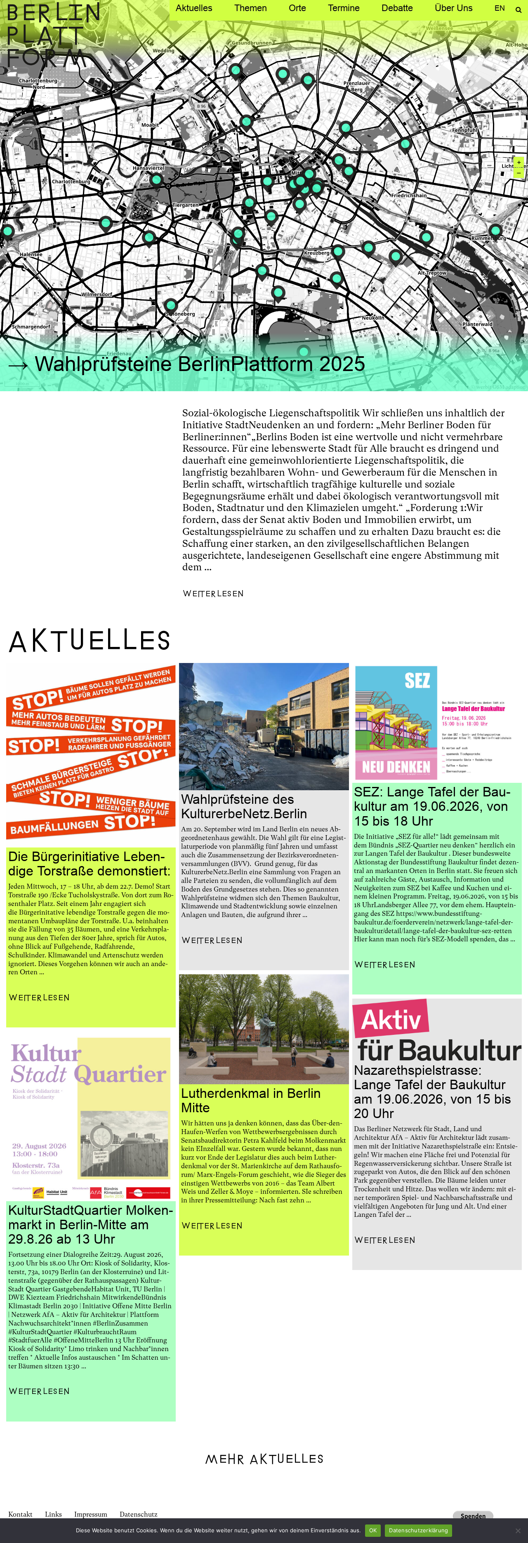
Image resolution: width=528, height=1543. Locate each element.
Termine (344, 8)
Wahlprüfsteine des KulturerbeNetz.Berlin (244, 806)
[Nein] (518, 1531)
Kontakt (20, 1514)
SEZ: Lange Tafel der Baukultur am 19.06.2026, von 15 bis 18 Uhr (432, 806)
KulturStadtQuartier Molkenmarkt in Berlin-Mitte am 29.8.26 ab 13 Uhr (90, 1225)
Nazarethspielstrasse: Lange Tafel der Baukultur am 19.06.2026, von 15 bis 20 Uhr (432, 1092)
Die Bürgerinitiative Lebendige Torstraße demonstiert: (89, 863)
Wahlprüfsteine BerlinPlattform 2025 (200, 364)
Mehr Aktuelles (264, 1459)
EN (500, 8)
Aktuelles (194, 8)
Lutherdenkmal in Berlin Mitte (251, 1100)
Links (53, 1514)
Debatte (397, 8)
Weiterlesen (213, 594)
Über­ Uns (454, 8)
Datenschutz (139, 1514)
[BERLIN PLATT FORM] (51, 36)
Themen (250, 8)
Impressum (90, 1514)
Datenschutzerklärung (418, 1530)
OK (373, 1530)
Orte (297, 8)
